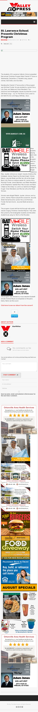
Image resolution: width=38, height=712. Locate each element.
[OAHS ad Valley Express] (19, 419)
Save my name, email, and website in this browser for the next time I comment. (18, 394)
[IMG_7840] (19, 608)
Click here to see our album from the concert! (17, 305)
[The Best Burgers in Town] (15, 523)
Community (4, 39)
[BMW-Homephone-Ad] (15, 159)
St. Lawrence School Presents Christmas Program (14, 33)
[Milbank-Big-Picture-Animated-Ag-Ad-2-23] (15, 135)
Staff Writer (24, 40)
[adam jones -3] (15, 111)
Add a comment (7, 341)
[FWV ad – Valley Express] (15, 475)
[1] (15, 257)
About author (7, 322)
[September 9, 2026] (15, 547)
